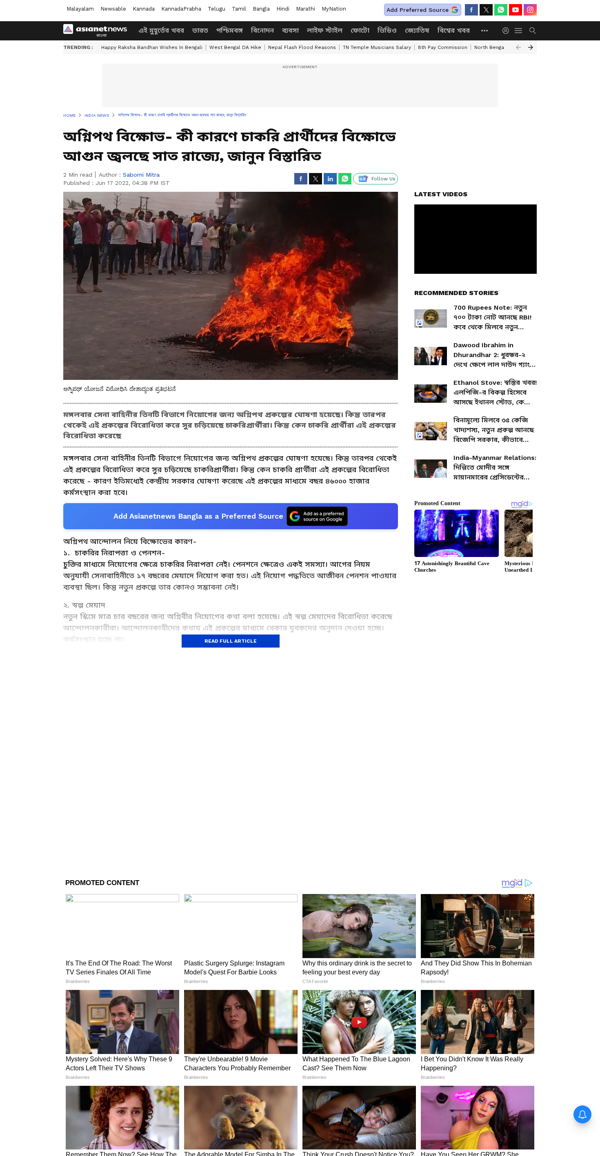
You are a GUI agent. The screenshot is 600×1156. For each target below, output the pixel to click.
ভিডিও (387, 30)
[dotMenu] (485, 30)
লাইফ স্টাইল (324, 30)
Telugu (216, 9)
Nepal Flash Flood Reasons (302, 47)
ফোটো (360, 30)
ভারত (200, 30)
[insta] (530, 10)
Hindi (282, 9)
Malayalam (80, 9)
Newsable (113, 9)
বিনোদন (262, 30)
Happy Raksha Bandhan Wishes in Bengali (151, 47)
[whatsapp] (500, 10)
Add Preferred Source (418, 10)
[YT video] (515, 10)
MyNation (334, 9)
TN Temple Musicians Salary (377, 47)
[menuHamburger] (519, 30)
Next (530, 47)
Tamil (239, 9)
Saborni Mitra (141, 174)
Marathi (305, 9)
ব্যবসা (290, 30)
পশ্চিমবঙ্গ (229, 30)
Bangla (261, 9)
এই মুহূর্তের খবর (161, 30)
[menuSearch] (532, 30)
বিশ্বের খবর (454, 30)
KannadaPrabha (181, 9)
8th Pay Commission (442, 47)
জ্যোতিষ (417, 30)
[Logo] (98, 30)
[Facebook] (471, 10)
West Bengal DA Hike (235, 47)
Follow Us (383, 179)
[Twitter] (486, 10)
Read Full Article (230, 641)
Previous (518, 47)
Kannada (144, 9)
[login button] (507, 30)
